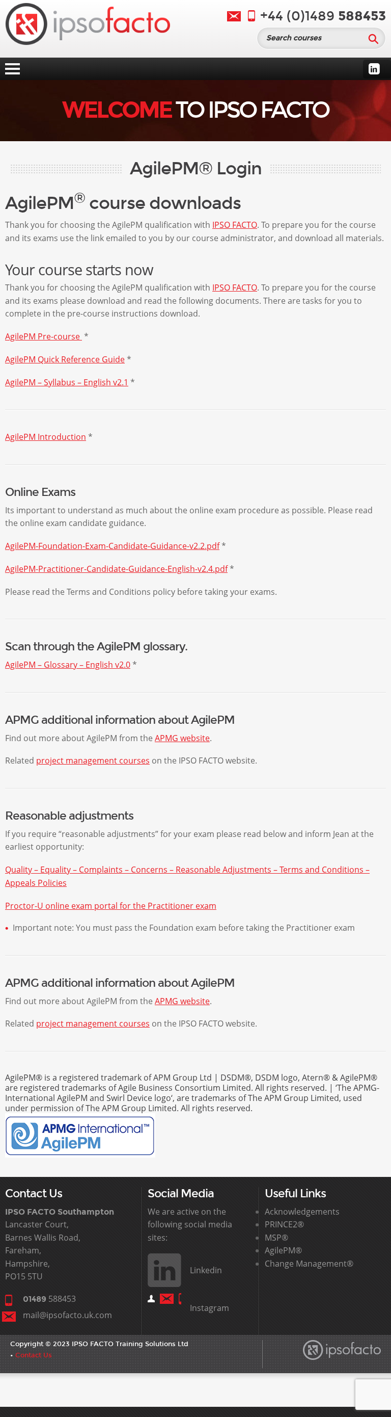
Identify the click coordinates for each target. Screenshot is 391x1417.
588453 (49, 1298)
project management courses (93, 760)
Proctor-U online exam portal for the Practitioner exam (110, 905)
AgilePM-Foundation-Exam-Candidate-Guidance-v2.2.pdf (112, 546)
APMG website (182, 738)
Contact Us (33, 1355)
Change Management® (309, 1263)
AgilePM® (283, 1250)
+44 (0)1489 (323, 16)
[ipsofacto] (87, 26)
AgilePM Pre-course (43, 336)
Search (373, 38)
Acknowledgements (302, 1211)
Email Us (234, 16)
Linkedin (374, 68)
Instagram (209, 1308)
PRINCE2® (284, 1224)
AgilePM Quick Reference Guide (65, 359)
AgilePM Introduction (45, 436)
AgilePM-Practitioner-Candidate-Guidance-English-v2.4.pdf (116, 568)
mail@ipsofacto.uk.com (67, 1315)
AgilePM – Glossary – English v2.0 (67, 664)
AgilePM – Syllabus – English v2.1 (66, 382)
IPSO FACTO (234, 224)
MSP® (276, 1237)
